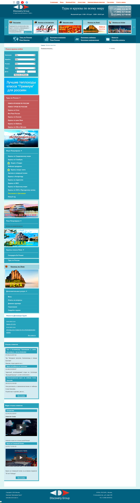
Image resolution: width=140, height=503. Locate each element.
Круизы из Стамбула (15, 159)
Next (134, 27)
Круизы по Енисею (14, 117)
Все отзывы (21, 396)
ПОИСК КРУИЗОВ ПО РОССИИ (18, 103)
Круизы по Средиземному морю (19, 156)
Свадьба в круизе (14, 310)
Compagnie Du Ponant (15, 255)
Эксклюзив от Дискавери (17, 193)
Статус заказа (121, 2)
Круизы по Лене (18, 267)
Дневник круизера (14, 303)
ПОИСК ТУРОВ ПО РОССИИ (17, 107)
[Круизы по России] (21, 217)
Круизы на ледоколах (15, 180)
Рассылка (17, 22)
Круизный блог (70, 2)
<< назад (112, 48)
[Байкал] (21, 246)
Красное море (68, 22)
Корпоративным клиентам (96, 2)
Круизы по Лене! (94, 22)
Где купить (110, 2)
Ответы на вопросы (15, 300)
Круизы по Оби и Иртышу (17, 127)
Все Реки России (14, 113)
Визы (62, 2)
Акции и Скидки (16, 163)
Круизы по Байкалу (15, 123)
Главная (43, 45)
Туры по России (13, 260)
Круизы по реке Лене (15, 120)
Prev (6, 27)
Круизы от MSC (13, 183)
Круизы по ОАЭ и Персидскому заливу (21, 190)
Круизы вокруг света (18, 170)
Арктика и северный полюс (17, 173)
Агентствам (81, 2)
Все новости (32, 335)
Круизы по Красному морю (17, 186)
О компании (54, 2)
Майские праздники (15, 166)
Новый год (12, 197)
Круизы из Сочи (13, 110)
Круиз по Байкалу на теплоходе (17, 366)
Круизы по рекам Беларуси (14, 226)
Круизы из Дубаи (119, 22)
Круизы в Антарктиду (46, 22)
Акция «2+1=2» (11, 324)
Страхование (12, 307)
